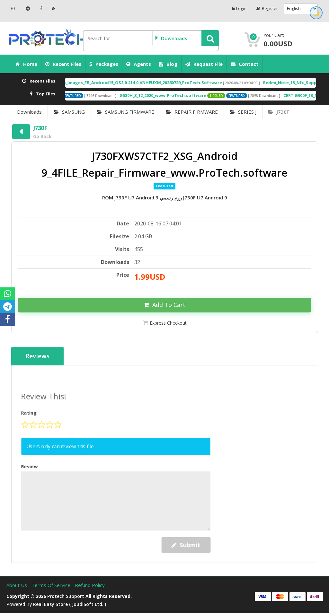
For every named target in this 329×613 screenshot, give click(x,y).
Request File (208, 64)
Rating (30, 414)
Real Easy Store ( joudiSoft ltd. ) (69, 604)
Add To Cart (168, 305)
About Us (17, 585)
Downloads (29, 112)
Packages (106, 64)
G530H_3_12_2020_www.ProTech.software (149, 95)
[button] (210, 38)
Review (30, 466)
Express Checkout (168, 323)
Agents (142, 64)
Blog (171, 64)
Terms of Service (51, 585)
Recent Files (67, 64)
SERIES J (247, 112)
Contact (249, 64)
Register (270, 8)
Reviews (37, 356)
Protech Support (65, 596)
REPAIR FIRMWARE (196, 112)
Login (241, 8)
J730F (283, 112)
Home (30, 64)
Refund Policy (90, 585)
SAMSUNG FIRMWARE (129, 112)
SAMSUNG (73, 112)
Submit (188, 543)
